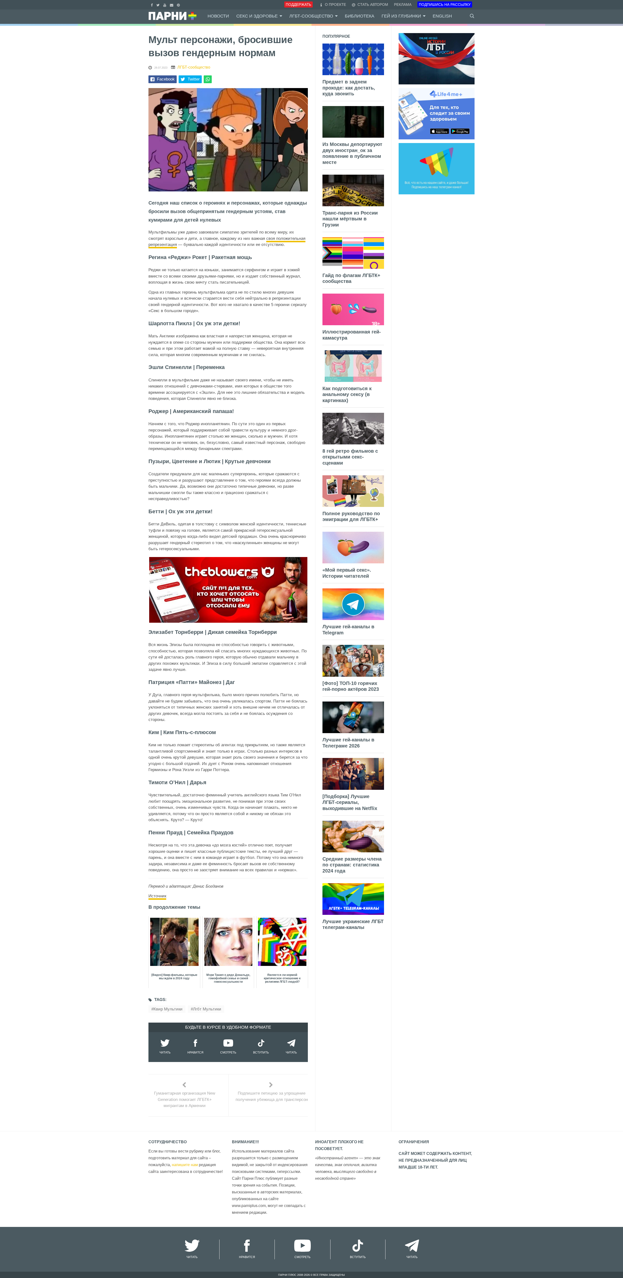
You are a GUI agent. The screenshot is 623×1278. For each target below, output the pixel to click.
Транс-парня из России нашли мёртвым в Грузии (350, 218)
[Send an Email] (172, 4)
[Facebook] (152, 4)
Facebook (166, 79)
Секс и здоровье (257, 16)
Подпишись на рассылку (445, 4)
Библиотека (359, 16)
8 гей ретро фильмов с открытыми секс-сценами (350, 457)
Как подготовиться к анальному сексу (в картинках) (347, 394)
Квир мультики (168, 1009)
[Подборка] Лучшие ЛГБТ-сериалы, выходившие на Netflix (349, 802)
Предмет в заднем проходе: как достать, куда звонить (348, 87)
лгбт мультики (207, 1009)
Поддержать (298, 4)
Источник (157, 896)
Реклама (403, 4)
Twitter (194, 79)
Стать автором (372, 4)
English (442, 16)
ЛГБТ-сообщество (311, 16)
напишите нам (185, 1165)
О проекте (335, 4)
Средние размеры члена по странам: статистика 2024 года (352, 864)
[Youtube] (165, 4)
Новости (218, 16)
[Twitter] (158, 4)
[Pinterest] (179, 4)
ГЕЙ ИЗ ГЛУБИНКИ (401, 16)
